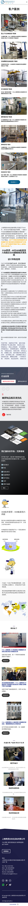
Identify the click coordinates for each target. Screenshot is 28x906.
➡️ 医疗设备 (5, 478)
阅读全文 (5, 660)
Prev (2, 205)
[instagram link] (3, 880)
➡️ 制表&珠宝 (5, 472)
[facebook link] (10, 880)
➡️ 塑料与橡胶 (5, 484)
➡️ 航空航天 (5, 465)
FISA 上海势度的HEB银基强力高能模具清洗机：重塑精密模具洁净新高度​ (14, 723)
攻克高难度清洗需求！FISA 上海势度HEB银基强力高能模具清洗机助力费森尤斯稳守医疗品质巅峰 (14, 684)
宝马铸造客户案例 (6, 89)
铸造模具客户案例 (5, 172)
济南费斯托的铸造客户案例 (9, 61)
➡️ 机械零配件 (5, 475)
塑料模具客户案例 (6, 117)
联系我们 (6, 851)
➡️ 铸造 (3, 468)
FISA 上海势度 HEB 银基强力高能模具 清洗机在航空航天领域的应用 (14, 650)
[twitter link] (7, 880)
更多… (5, 488)
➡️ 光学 (3, 481)
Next (26, 205)
